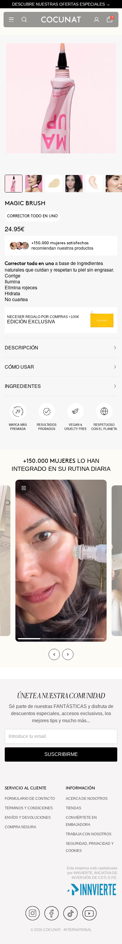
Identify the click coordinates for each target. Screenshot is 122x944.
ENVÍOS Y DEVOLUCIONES (28, 817)
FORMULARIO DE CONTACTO (30, 799)
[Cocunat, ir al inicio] (61, 20)
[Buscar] (24, 19)
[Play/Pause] (24, 488)
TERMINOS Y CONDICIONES (29, 808)
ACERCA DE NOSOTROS (86, 799)
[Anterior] (54, 654)
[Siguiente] (67, 654)
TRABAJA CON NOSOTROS (88, 834)
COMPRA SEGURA (20, 827)
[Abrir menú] (11, 19)
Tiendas (73, 808)
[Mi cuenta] (96, 19)
